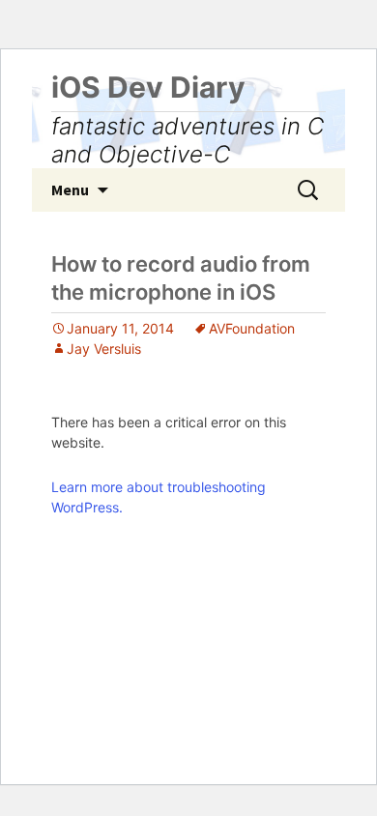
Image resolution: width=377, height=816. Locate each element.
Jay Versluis (104, 348)
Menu (70, 189)
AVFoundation (252, 328)
